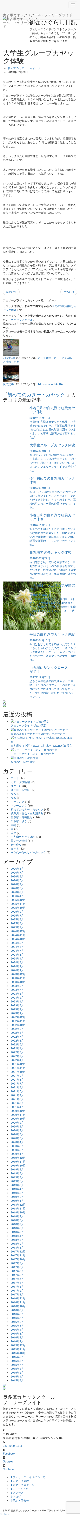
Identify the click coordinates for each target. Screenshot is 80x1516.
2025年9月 (17, 911)
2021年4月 (17, 1095)
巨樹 (13, 825)
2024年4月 (17, 958)
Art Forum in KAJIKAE (50, 384)
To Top (4, 1514)
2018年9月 (17, 1216)
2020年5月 (17, 1138)
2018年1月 (17, 1247)
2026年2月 (17, 892)
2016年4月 (17, 1329)
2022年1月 (17, 1060)
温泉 (13, 833)
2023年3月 (17, 1005)
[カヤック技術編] (40, 705)
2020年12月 (18, 1111)
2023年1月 (17, 1013)
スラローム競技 (20, 790)
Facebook (9, 1453)
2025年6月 (17, 919)
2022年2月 (17, 1056)
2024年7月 (17, 950)
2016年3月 (17, 1333)
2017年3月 (17, 1286)
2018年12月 (18, 1204)
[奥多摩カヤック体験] (40, 702)
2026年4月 (17, 884)
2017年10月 (18, 1259)
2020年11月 (18, 1115)
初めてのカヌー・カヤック (24, 68)
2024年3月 (17, 962)
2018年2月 (17, 1243)
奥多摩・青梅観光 (21, 817)
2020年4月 (17, 1142)
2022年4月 (17, 1048)
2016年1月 (17, 1341)
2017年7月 (17, 1271)
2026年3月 (17, 888)
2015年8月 (17, 1361)
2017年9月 (17, 1263)
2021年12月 (18, 1064)
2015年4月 (17, 1376)
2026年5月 (17, 880)
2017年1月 (17, 1294)
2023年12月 (18, 974)
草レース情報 (19, 840)
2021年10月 (18, 1072)
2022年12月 (18, 1017)
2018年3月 (17, 1240)
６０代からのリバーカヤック (28, 852)
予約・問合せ (21, 1500)
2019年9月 (17, 1169)
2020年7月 (17, 1130)
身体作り (16, 844)
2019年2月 (17, 1197)
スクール (16, 786)
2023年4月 (17, 1001)
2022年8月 (17, 1032)
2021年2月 (17, 1103)
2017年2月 (17, 1290)
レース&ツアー (22, 1489)
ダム (13, 794)
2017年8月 (17, 1267)
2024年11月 (18, 935)
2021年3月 (17, 1099)
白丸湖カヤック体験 (23, 837)
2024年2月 (17, 966)
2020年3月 (17, 1146)
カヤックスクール (22, 320)
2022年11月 (18, 1021)
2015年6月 (17, 1368)
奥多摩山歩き (19, 821)
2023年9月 (17, 986)
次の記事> (9, 384)
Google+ (8, 1461)
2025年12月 (18, 900)
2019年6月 (17, 1181)
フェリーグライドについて (29, 1477)
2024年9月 (17, 943)
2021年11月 (18, 1068)
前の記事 (11, 292)
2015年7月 (17, 1365)
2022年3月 (17, 1052)
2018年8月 (17, 1220)
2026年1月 (17, 896)
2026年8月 (17, 868)
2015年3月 (17, 1380)
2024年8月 (17, 947)
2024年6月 (17, 954)
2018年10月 (18, 1212)
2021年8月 (17, 1079)
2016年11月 (18, 1302)
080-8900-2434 (12, 1446)
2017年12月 (18, 1251)
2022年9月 (17, 1029)
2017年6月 (17, 1275)
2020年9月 (17, 1122)
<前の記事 (9, 358)
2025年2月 (17, 927)
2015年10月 (18, 1353)
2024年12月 (18, 931)
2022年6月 (17, 1040)
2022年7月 (17, 1036)
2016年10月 (18, 1306)
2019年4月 (17, 1189)
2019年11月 (18, 1161)
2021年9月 (17, 1075)
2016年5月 (17, 1326)
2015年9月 (17, 1357)
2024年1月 (17, 970)
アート (15, 778)
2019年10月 (18, 1165)
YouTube (8, 1469)
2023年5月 (17, 997)
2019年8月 (17, 1173)
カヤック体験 (21, 1481)
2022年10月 (18, 1025)
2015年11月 (18, 1349)
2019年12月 (18, 1158)
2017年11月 (18, 1255)
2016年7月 (17, 1318)
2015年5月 (17, 1372)
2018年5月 (17, 1232)
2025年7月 (17, 915)
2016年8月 (17, 1314)
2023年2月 (17, 1009)
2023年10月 (18, 982)
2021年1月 (17, 1107)
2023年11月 (18, 978)
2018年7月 (17, 1224)
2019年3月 (17, 1193)
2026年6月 (17, 876)
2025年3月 (17, 923)
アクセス (18, 1493)
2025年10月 (18, 907)
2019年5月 (17, 1185)
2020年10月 (18, 1118)
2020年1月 (17, 1154)
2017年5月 (17, 1279)
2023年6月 (17, 993)
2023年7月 (17, 990)
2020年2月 (17, 1150)
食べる (15, 848)
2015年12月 (18, 1345)
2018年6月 (17, 1228)
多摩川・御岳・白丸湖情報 (27, 813)
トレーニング (19, 805)
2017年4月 (17, 1283)
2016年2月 (17, 1337)
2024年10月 (18, 939)
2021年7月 (17, 1083)
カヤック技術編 (20, 782)
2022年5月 (17, 1044)
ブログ (17, 1496)
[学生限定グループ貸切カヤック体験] (40, 1385)
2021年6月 (17, 1087)
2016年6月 (17, 1322)
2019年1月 (17, 1200)
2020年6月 (17, 1134)
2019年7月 (17, 1177)
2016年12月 (18, 1298)
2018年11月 (18, 1208)
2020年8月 (17, 1126)
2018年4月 (17, 1236)
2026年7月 (17, 872)
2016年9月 (17, 1310)
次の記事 (68, 292)
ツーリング (17, 801)
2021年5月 (17, 1091)
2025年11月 (18, 904)
